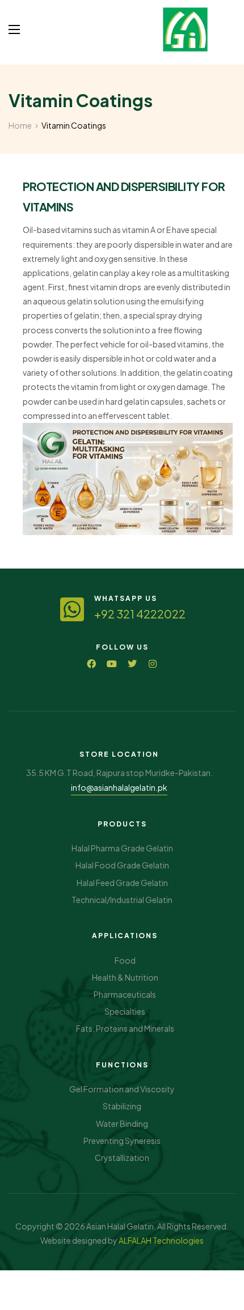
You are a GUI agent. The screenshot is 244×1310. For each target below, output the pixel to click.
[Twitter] (132, 663)
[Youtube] (111, 663)
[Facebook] (91, 663)
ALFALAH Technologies (161, 1240)
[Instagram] (152, 663)
